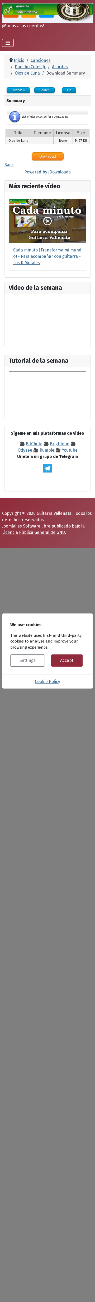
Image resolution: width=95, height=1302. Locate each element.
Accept (66, 660)
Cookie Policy (47, 681)
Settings (28, 660)
